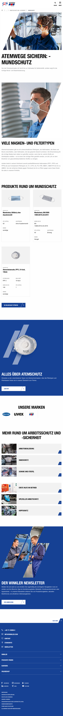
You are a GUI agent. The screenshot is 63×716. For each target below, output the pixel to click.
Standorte (8, 643)
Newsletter (9, 647)
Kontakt (7, 638)
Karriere (5, 666)
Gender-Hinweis (6, 699)
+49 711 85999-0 (10, 630)
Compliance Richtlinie (7, 706)
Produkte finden (7, 660)
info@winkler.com (11, 634)
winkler (4, 654)
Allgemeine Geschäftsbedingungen (11, 708)
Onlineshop (6, 671)
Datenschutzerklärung (8, 694)
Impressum (4, 692)
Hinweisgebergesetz (7, 704)
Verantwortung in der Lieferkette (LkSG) (13, 701)
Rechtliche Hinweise (7, 697)
